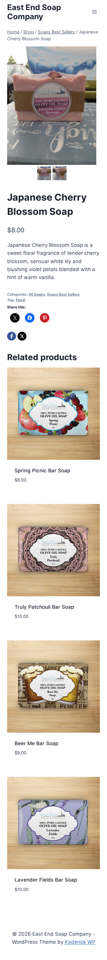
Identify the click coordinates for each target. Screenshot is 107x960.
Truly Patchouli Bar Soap (44, 607)
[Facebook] (11, 336)
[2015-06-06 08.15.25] (51, 105)
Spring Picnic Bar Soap (42, 470)
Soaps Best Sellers (63, 294)
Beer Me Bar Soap (37, 743)
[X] (22, 336)
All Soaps (37, 294)
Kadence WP (80, 942)
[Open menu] (94, 11)
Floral (20, 300)
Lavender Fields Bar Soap (46, 880)
